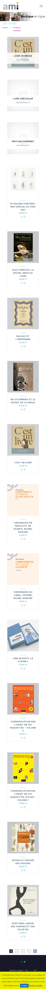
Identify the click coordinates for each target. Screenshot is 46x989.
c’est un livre (23, 462)
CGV (34, 970)
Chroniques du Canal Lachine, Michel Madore (22, 595)
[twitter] (25, 962)
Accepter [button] (24, 986)
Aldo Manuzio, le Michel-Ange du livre (23, 273)
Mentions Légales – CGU (19, 970)
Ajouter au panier (22, 216)
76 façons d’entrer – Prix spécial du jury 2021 (23, 207)
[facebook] (21, 962)
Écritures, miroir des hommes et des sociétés (23, 926)
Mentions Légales (36, 985)
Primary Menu (41, 6)
